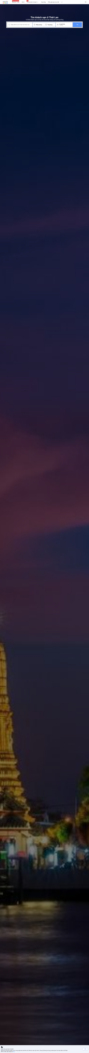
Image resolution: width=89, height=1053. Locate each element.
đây (14, 1051)
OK (85, 1049)
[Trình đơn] (61, 2)
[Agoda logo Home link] (5, 2)
